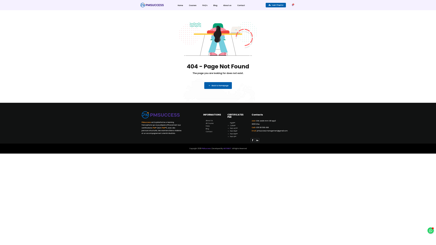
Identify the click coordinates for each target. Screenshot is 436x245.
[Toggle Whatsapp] (430, 230)
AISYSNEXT (227, 148)
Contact (241, 5)
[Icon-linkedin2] (257, 140)
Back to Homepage (220, 85)
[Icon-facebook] (253, 140)
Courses (192, 5)
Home (180, 5)
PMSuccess (206, 148)
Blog (215, 5)
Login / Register (278, 5)
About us (227, 5)
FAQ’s (204, 5)
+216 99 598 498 (262, 127)
